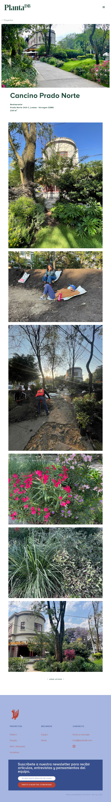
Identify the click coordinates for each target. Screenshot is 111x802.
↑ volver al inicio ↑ (55, 679)
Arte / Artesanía (17, 746)
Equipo (44, 734)
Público (13, 734)
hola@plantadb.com (82, 740)
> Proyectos (7, 20)
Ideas (44, 740)
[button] (103, 7)
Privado (13, 740)
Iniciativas (14, 752)
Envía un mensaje (81, 734)
